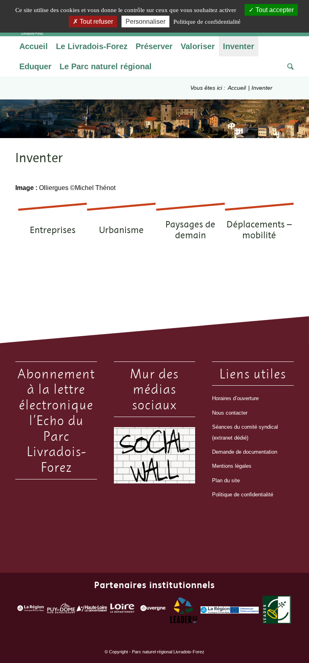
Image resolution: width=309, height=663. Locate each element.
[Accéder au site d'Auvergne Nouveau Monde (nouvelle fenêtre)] (153, 610)
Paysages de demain (190, 229)
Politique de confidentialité (242, 495)
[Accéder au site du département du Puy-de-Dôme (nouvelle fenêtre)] (61, 610)
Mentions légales (231, 466)
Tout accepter (274, 9)
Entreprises (53, 230)
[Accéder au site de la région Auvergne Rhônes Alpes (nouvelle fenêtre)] (30, 610)
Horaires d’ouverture (235, 398)
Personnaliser (145, 21)
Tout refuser (95, 21)
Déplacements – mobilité (259, 229)
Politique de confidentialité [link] (207, 22)
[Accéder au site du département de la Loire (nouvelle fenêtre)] (122, 610)
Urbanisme (121, 230)
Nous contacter (229, 413)
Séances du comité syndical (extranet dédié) (245, 432)
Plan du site (226, 480)
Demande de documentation (244, 452)
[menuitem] (33, 46)
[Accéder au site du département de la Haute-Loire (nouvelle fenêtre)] (91, 610)
